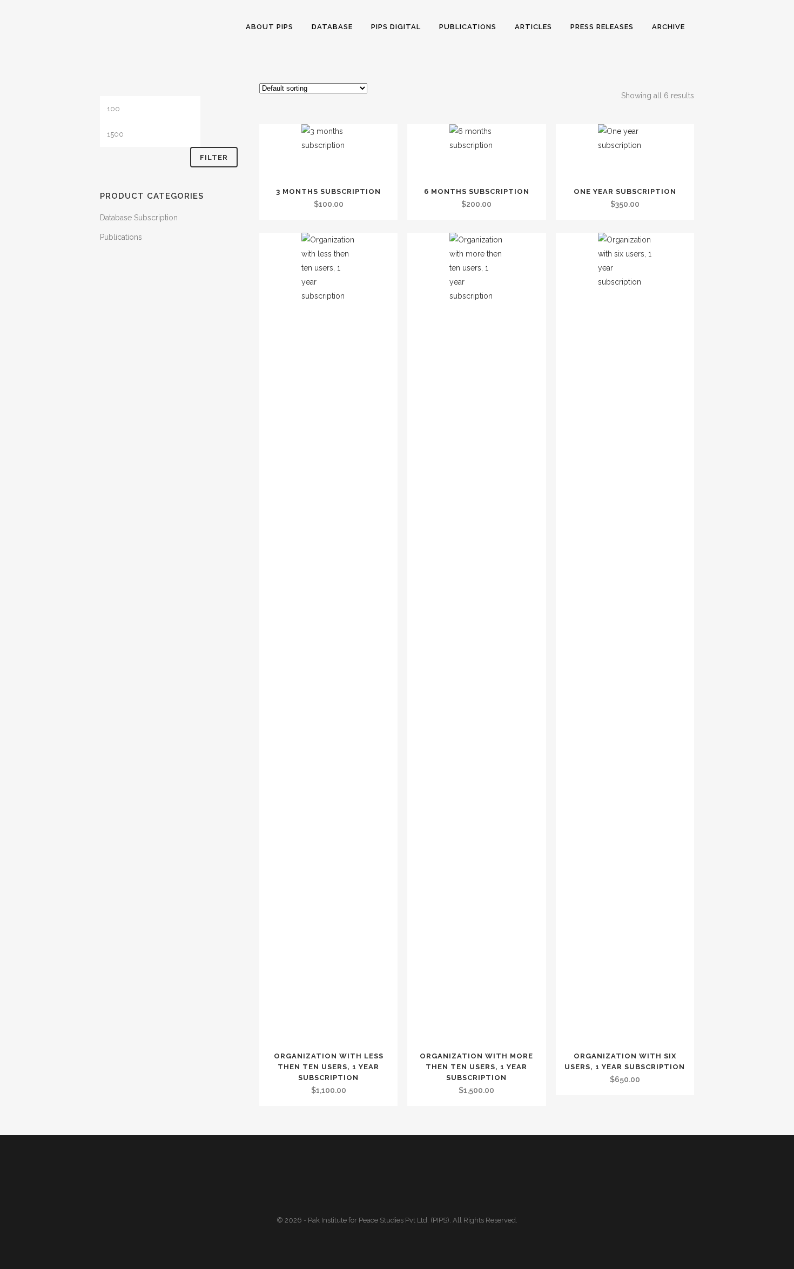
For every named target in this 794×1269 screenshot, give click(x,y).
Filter (214, 157)
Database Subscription (139, 217)
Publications (121, 237)
